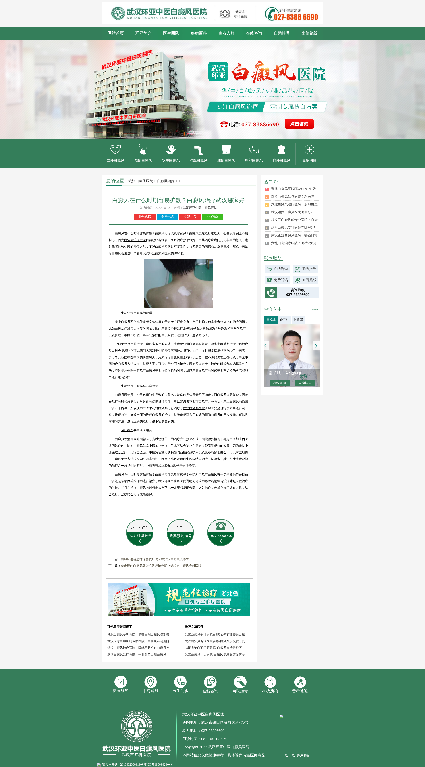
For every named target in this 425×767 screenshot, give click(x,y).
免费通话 (281, 280)
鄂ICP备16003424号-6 (158, 764)
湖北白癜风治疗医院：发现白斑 (294, 204)
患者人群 (226, 33)
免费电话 (167, 217)
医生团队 (171, 33)
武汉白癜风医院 (140, 181)
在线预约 (270, 691)
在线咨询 (254, 33)
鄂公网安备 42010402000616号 (122, 764)
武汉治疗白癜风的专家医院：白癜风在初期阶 (138, 641)
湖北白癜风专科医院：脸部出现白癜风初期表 (138, 634)
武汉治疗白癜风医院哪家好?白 (293, 212)
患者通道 (300, 691)
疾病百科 (199, 33)
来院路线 (309, 33)
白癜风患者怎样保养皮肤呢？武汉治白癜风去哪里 (155, 559)
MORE (315, 309)
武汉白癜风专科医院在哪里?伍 (293, 227)
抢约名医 (145, 217)
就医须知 (121, 690)
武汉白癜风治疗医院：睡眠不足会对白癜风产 (138, 648)
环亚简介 (143, 33)
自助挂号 (282, 33)
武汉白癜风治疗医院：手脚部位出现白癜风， (138, 654)
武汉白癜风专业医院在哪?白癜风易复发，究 (215, 641)
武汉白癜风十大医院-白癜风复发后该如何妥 (215, 654)
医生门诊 (180, 690)
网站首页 (116, 33)
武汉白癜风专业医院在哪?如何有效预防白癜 (215, 634)
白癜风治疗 (166, 181)
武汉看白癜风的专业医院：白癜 (294, 220)
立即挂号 (190, 217)
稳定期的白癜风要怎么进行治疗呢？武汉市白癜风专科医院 (161, 566)
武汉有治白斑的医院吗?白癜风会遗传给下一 (215, 648)
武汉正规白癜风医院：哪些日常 (294, 235)
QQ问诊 (212, 217)
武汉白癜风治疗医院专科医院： (294, 196)
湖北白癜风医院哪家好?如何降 (293, 189)
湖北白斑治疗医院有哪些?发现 (293, 243)
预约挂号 (309, 269)
